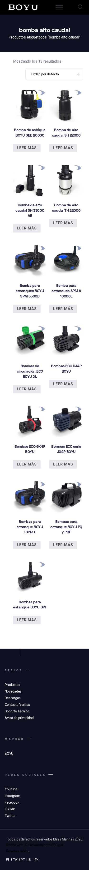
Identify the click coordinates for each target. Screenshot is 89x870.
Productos (12, 685)
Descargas (13, 698)
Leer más (27, 148)
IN (29, 859)
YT (23, 859)
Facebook (12, 802)
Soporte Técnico (17, 711)
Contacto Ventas (17, 704)
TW (15, 859)
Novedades (13, 691)
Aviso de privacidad (19, 718)
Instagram (12, 796)
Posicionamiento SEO (41, 845)
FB (7, 859)
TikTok (10, 809)
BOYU (9, 753)
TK (36, 859)
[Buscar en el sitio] (80, 7)
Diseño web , (15, 845)
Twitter (10, 816)
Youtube (11, 789)
